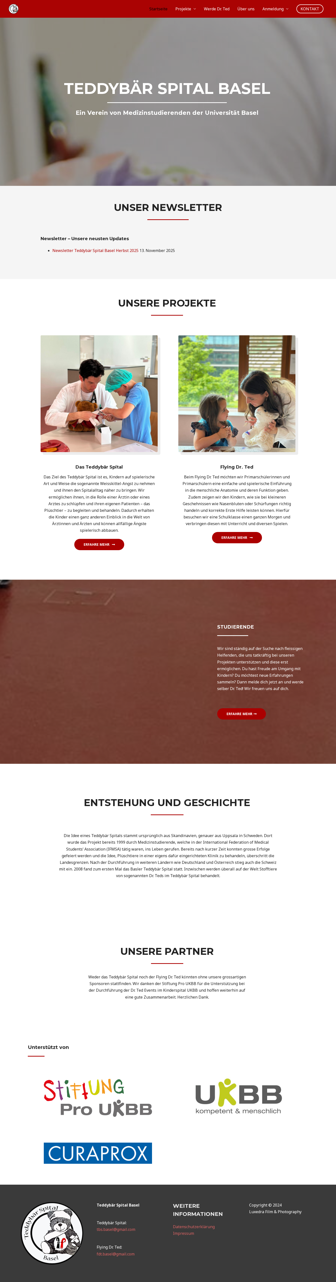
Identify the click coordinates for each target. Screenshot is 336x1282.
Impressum (183, 1233)
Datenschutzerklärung (194, 1226)
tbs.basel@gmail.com (116, 1229)
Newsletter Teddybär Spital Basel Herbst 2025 (95, 250)
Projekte (183, 9)
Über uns (246, 9)
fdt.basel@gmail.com (116, 1254)
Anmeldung (273, 9)
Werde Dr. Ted (216, 9)
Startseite (158, 9)
